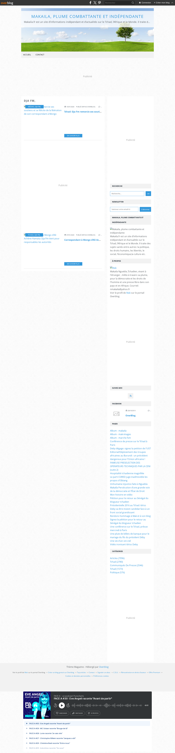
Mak (128, 292)
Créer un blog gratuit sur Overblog (61, 672)
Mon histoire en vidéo (121, 494)
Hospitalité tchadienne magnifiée (127, 473)
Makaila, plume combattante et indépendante (87, 16)
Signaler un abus (104, 672)
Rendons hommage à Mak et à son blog (130, 515)
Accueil (27, 54)
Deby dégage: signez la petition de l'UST (130, 448)
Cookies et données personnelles (78, 676)
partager (79, 713)
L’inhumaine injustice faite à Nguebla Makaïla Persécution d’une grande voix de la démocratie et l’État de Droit (130, 487)
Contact (40, 54)
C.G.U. (115, 672)
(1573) (116, 568)
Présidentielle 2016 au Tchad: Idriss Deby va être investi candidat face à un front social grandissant (130, 509)
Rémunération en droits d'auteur (133, 672)
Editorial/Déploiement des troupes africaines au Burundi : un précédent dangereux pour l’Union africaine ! (129, 456)
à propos (94, 713)
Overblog (104, 666)
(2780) (116, 561)
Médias (31, 107)
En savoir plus (73, 135)
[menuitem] (27, 55)
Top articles (81, 672)
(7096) (117, 558)
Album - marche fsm (120, 437)
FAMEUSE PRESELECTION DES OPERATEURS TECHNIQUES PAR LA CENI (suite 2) (130, 466)
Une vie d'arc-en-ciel (120, 540)
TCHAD (31, 235)
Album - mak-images (120, 434)
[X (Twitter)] (95, 2)
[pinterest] (99, 2)
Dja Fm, (38, 107)
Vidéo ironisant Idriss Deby (124, 544)
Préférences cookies (101, 676)
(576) (117, 572)
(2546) (126, 565)
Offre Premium (154, 672)
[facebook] (90, 2)
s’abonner (63, 713)
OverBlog (130, 415)
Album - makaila (118, 430)
